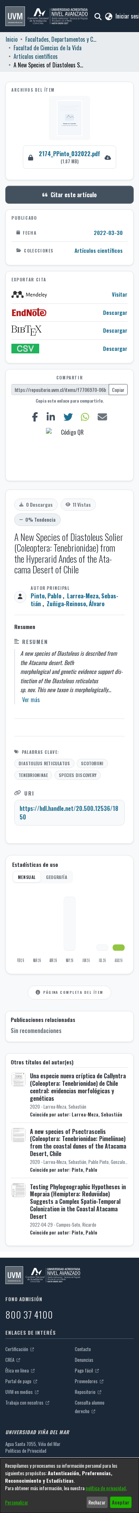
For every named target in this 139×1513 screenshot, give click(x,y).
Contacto (83, 1349)
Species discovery (78, 775)
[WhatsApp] (85, 417)
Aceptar (120, 1502)
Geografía (56, 877)
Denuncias (84, 1359)
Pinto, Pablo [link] (46, 595)
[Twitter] (67, 417)
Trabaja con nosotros (25, 1402)
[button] (46, 16)
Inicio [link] (11, 39)
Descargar (115, 312)
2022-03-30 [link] (108, 232)
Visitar (119, 294)
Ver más (31, 699)
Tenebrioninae (33, 775)
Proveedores (87, 1381)
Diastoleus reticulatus (44, 763)
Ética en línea (17, 1370)
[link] (69, 157)
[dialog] (69, 1485)
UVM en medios (19, 1391)
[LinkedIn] (51, 417)
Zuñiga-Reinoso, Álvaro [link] (75, 603)
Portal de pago (18, 1381)
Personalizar (16, 1502)
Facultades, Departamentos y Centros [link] (61, 39)
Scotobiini (92, 763)
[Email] (102, 417)
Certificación (17, 1349)
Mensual (27, 877)
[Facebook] (35, 417)
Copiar (118, 389)
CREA (10, 1359)
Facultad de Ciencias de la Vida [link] (48, 48)
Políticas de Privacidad (25, 1450)
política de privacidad (106, 1488)
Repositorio (86, 1391)
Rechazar (96, 1502)
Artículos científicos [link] (36, 56)
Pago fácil (84, 1370)
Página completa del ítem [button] (73, 992)
